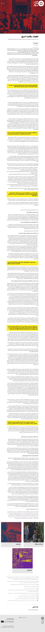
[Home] (39, 3)
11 (37, 600)
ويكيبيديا (11, 310)
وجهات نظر (36, 43)
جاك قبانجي (36, 45)
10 (37, 598)
